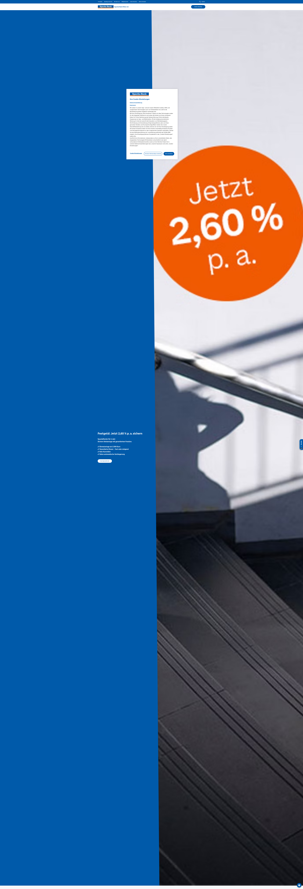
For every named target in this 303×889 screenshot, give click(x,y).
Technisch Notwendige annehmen (153, 153)
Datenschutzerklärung (136, 102)
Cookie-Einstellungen (136, 153)
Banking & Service (108, 1)
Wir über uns (117, 1)
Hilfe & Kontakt (142, 1)
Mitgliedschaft (125, 1)
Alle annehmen (169, 153)
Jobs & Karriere (133, 1)
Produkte (100, 1)
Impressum (133, 105)
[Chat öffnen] (299, 885)
